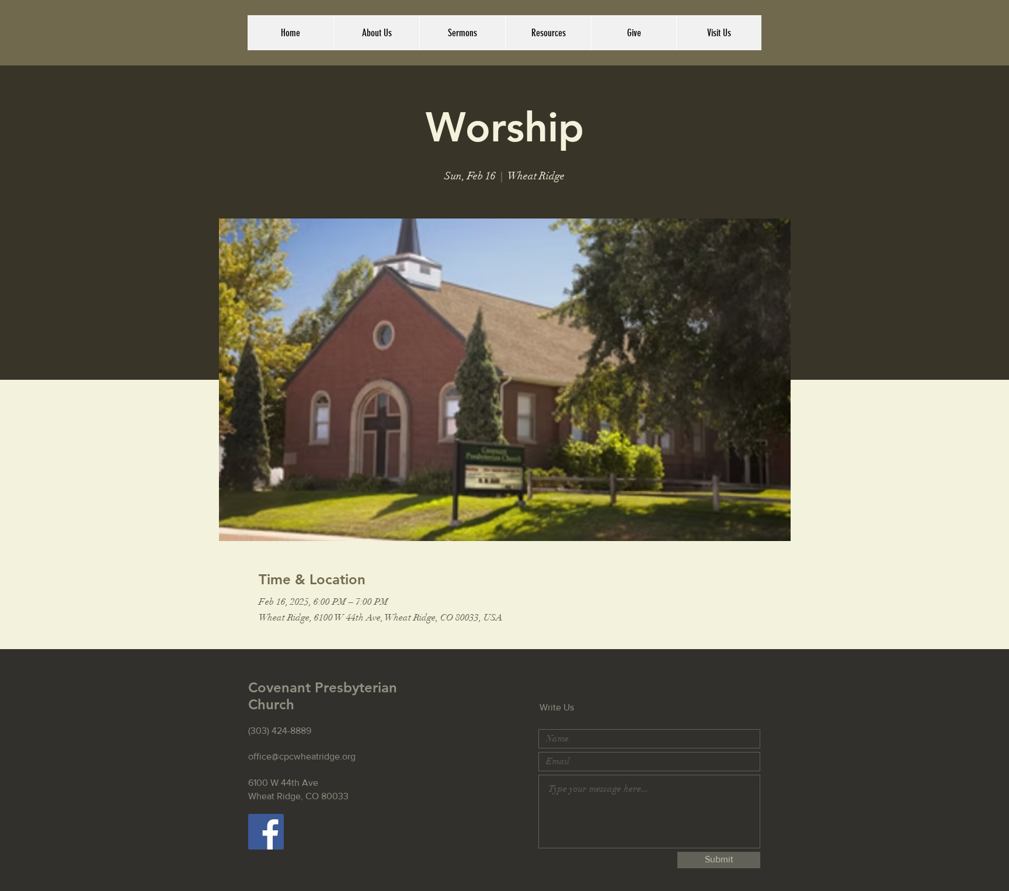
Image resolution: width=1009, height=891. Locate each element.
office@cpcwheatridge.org (302, 756)
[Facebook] (266, 832)
